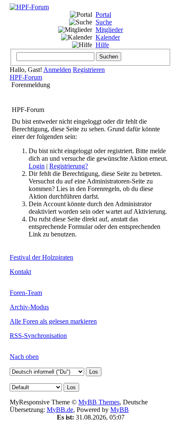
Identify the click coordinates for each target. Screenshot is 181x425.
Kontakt (20, 271)
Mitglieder (109, 29)
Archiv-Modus (29, 307)
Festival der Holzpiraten (41, 257)
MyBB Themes (99, 402)
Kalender (108, 37)
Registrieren (89, 69)
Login (37, 166)
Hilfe (102, 44)
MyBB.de (60, 409)
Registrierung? (68, 166)
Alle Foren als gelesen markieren (53, 321)
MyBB (119, 409)
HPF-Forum (26, 77)
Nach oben (24, 356)
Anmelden (57, 69)
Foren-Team (26, 292)
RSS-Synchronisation (38, 335)
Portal (103, 14)
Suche (104, 22)
